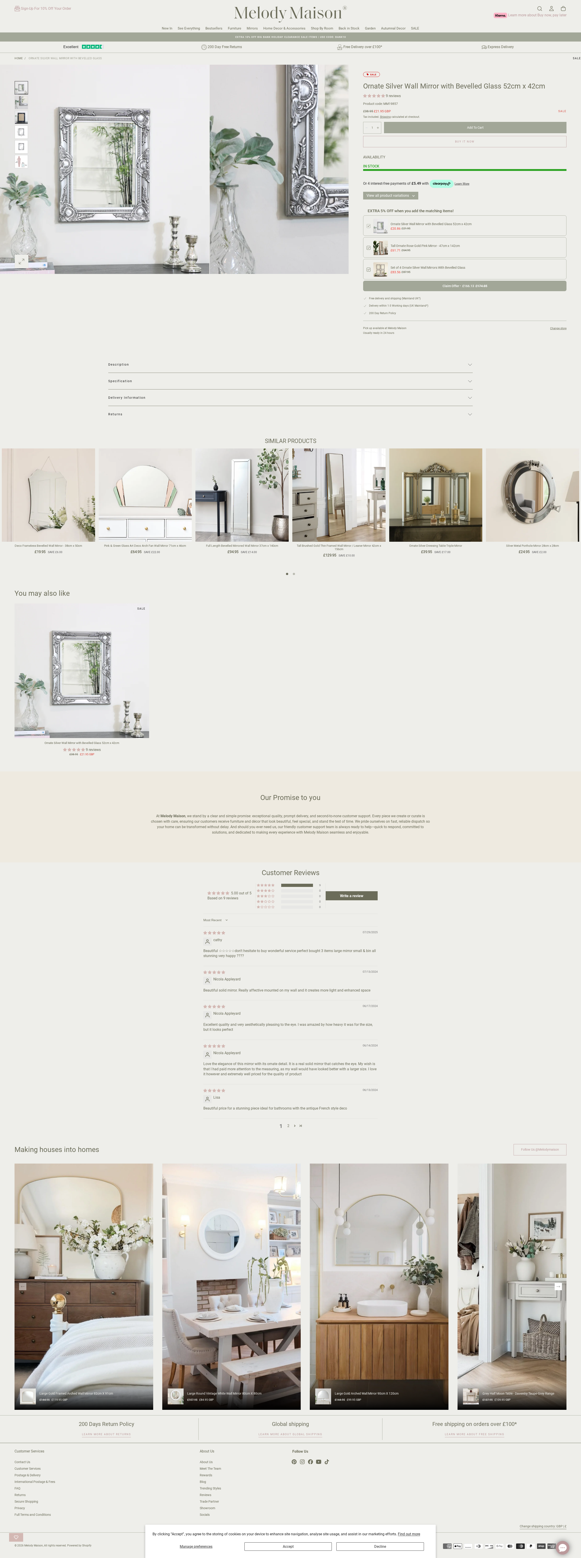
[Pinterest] (294, 1462)
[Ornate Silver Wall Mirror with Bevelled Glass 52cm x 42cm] (82, 670)
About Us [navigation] (206, 1462)
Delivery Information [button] (127, 397)
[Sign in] (551, 8)
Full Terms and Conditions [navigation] (33, 1514)
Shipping (385, 116)
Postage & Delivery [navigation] (28, 1475)
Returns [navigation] (20, 1495)
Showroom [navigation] (207, 1508)
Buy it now (465, 141)
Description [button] (118, 364)
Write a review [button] (351, 895)
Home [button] (19, 58)
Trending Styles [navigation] (210, 1488)
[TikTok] (327, 1462)
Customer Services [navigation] (28, 1468)
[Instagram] (302, 1462)
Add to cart (475, 127)
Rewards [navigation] (206, 1475)
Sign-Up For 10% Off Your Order (45, 8)
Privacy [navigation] (20, 1508)
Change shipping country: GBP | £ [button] (543, 1526)
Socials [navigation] (205, 1514)
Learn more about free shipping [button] (474, 1434)
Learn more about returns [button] (106, 1434)
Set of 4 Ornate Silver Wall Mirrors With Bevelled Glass (428, 267)
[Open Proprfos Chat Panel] (562, 1548)
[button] (540, 8)
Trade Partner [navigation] (209, 1501)
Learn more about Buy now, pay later (536, 15)
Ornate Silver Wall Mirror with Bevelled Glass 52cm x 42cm (431, 224)
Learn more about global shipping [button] (290, 1434)
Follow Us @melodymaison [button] (540, 1149)
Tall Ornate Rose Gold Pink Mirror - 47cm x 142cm (425, 246)
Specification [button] (120, 381)
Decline (380, 1546)
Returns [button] (115, 414)
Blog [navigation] (203, 1482)
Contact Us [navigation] (22, 1462)
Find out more (409, 1534)
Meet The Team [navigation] (210, 1468)
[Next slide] (558, 1286)
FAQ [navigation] (17, 1488)
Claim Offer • (465, 286)
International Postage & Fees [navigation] (35, 1482)
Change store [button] (558, 328)
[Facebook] (310, 1462)
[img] (214, 933)
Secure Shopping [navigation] (26, 1501)
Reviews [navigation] (205, 1495)
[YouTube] (319, 1462)
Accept (288, 1546)
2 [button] (288, 1126)
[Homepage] (290, 14)
